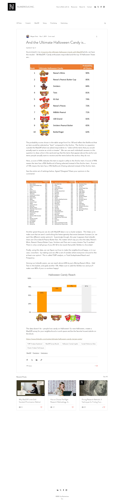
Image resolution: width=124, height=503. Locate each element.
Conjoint (28, 23)
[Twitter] (98, 7)
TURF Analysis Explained (34, 344)
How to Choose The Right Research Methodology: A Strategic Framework (59, 400)
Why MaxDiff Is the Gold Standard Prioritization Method (29, 400)
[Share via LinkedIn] (36, 360)
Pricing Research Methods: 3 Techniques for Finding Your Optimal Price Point (92, 400)
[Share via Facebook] (27, 360)
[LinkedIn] (95, 7)
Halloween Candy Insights (70, 344)
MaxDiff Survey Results (52, 344)
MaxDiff (36, 23)
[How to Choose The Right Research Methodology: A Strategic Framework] (62, 388)
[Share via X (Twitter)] (32, 360)
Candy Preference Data (88, 344)
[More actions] (97, 36)
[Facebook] (101, 7)
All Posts (19, 23)
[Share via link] (41, 360)
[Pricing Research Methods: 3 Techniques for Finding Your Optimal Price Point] (93, 388)
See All (105, 376)
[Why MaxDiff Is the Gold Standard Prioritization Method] (31, 388)
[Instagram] (104, 7)
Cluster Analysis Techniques (35, 348)
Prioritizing (53, 23)
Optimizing (64, 23)
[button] (74, 6)
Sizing (44, 23)
